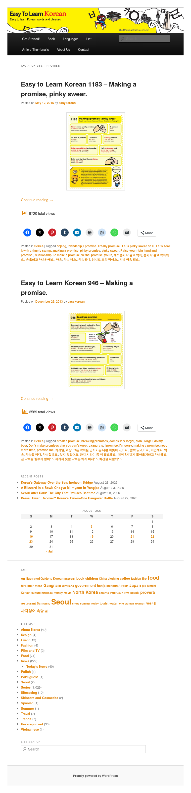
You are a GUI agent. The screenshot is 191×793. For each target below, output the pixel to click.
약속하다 (84, 259)
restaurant (28, 603)
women (140, 603)
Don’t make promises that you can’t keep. (58, 445)
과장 (69, 450)
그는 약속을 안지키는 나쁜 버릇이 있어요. (100, 450)
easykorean (67, 102)
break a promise (68, 441)
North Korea (85, 592)
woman (129, 603)
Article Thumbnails (35, 49)
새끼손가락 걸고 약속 (128, 255)
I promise (89, 246)
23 (31, 541)
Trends (26, 718)
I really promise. (109, 246)
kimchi (151, 586)
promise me (45, 450)
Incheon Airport (117, 585)
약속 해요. (70, 259)
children (91, 578)
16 (31, 536)
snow (75, 603)
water (113, 603)
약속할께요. (50, 454)
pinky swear (110, 250)
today (95, 603)
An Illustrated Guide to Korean (42, 578)
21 (132, 536)
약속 (59, 259)
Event (25, 640)
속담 (40, 610)
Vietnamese (30, 729)
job (144, 586)
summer (85, 603)
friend (39, 586)
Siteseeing (29, 692)
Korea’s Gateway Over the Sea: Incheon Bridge (57, 482)
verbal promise (92, 255)
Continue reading (37, 199)
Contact (83, 49)
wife (121, 603)
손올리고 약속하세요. (40, 259)
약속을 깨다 (33, 454)
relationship (43, 255)
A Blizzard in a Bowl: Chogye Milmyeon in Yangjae (60, 487)
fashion (136, 578)
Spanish (27, 702)
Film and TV (30, 650)
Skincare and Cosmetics (39, 697)
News (25, 660)
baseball (69, 578)
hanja (101, 585)
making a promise (66, 250)
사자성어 (28, 610)
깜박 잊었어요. (139, 450)
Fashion (27, 645)
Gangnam (52, 585)
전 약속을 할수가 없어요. (37, 459)
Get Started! (31, 38)
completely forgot (121, 441)
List (89, 38)
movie (67, 593)
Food (25, 655)
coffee (125, 578)
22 (152, 536)
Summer (27, 708)
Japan (135, 585)
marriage (47, 593)
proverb (147, 592)
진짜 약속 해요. (129, 259)
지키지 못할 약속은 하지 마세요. (76, 459)
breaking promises (94, 441)
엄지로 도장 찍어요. (105, 259)
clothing (113, 578)
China (103, 578)
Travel (25, 713)
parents (104, 593)
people (134, 593)
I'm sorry (125, 445)
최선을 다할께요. (110, 459)
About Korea (30, 629)
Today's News (36, 666)
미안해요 (157, 450)
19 (92, 536)
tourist (104, 603)
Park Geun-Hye (119, 593)
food (153, 577)
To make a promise (66, 255)
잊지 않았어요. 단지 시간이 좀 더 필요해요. (88, 454)
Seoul (61, 601)
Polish (26, 671)
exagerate (96, 445)
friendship (75, 246)
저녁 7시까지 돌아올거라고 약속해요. (142, 454)
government (85, 585)
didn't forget (144, 441)
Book (51, 38)
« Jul (49, 551)
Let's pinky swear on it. (138, 246)
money (58, 593)
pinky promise (90, 250)
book (80, 578)
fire (144, 578)
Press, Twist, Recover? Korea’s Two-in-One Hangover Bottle (67, 498)
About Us (63, 49)
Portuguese (30, 676)
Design (26, 634)
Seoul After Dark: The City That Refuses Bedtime (58, 492)
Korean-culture (31, 593)
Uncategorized (32, 724)
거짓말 (59, 450)
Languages (71, 38)
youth (108, 255)
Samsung (43, 603)
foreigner (27, 585)
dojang (61, 246)
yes (148, 603)
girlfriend (68, 586)
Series (39, 246)
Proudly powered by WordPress (95, 775)
